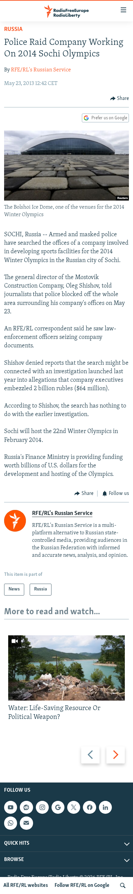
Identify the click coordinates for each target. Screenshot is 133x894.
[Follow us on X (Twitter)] (73, 807)
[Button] (119, 98)
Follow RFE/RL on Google (82, 885)
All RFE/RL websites (25, 885)
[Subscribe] (26, 822)
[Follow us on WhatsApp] (10, 822)
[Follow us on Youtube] (10, 807)
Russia (13, 30)
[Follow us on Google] (57, 807)
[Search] (123, 885)
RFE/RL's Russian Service (41, 70)
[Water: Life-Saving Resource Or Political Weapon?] (66, 668)
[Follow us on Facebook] (89, 807)
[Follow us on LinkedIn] (105, 807)
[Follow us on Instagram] (42, 807)
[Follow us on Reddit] (26, 807)
